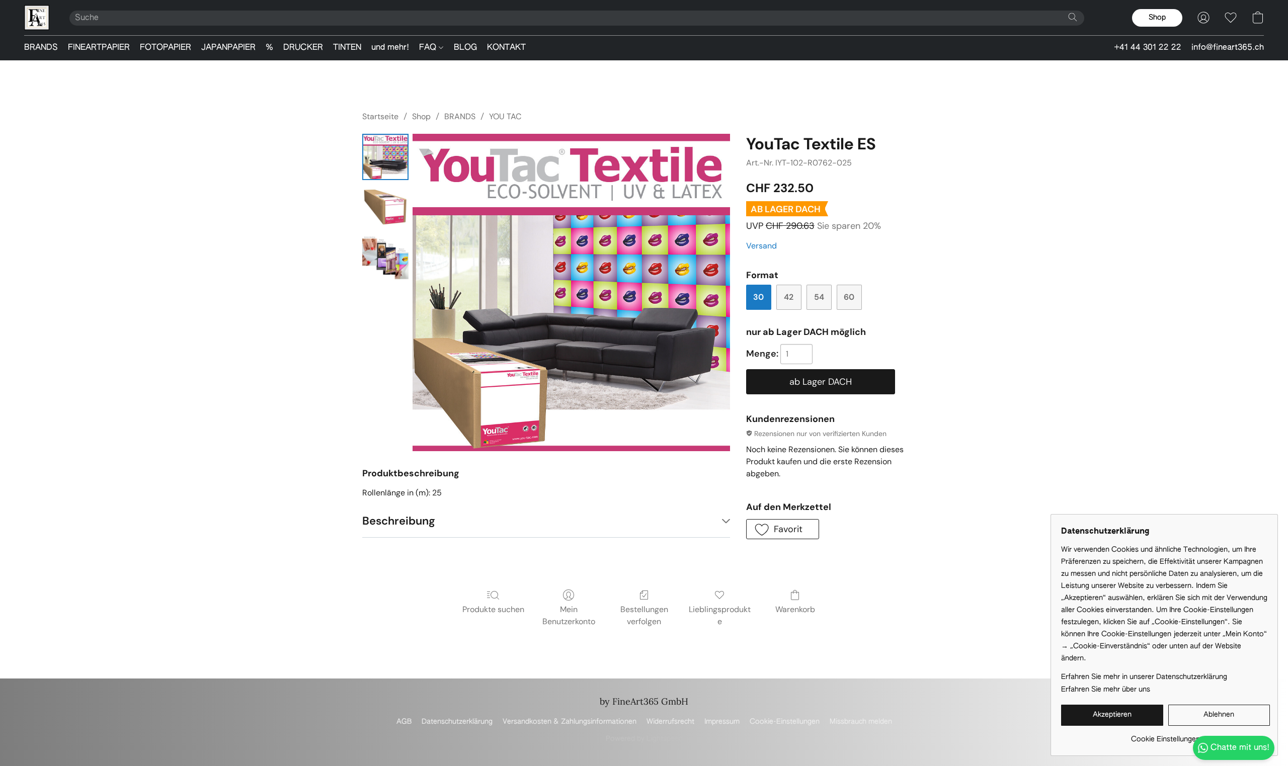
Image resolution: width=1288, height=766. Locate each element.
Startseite (380, 116)
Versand (761, 245)
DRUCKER (303, 48)
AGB (404, 721)
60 (849, 297)
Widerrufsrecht (670, 721)
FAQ (429, 48)
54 (819, 297)
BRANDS (41, 48)
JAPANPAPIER (228, 48)
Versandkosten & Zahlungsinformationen (569, 721)
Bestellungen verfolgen (644, 615)
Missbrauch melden (861, 721)
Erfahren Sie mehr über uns (1105, 689)
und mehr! (390, 48)
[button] (36, 17)
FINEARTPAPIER (99, 48)
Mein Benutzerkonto (568, 615)
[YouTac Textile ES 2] (385, 257)
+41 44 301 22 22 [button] (1147, 48)
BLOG (465, 48)
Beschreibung (398, 521)
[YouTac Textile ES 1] (385, 207)
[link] (1165, 735)
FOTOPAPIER (165, 48)
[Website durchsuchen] (1072, 17)
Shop (421, 116)
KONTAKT (506, 48)
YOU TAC (505, 116)
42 (788, 297)
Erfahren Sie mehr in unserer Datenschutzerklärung (1144, 676)
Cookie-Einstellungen (785, 721)
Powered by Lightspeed (644, 738)
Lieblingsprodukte (720, 615)
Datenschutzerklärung (457, 721)
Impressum (722, 721)
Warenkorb (795, 609)
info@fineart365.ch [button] (1227, 48)
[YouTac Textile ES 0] (385, 157)
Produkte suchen (493, 609)
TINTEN (347, 48)
